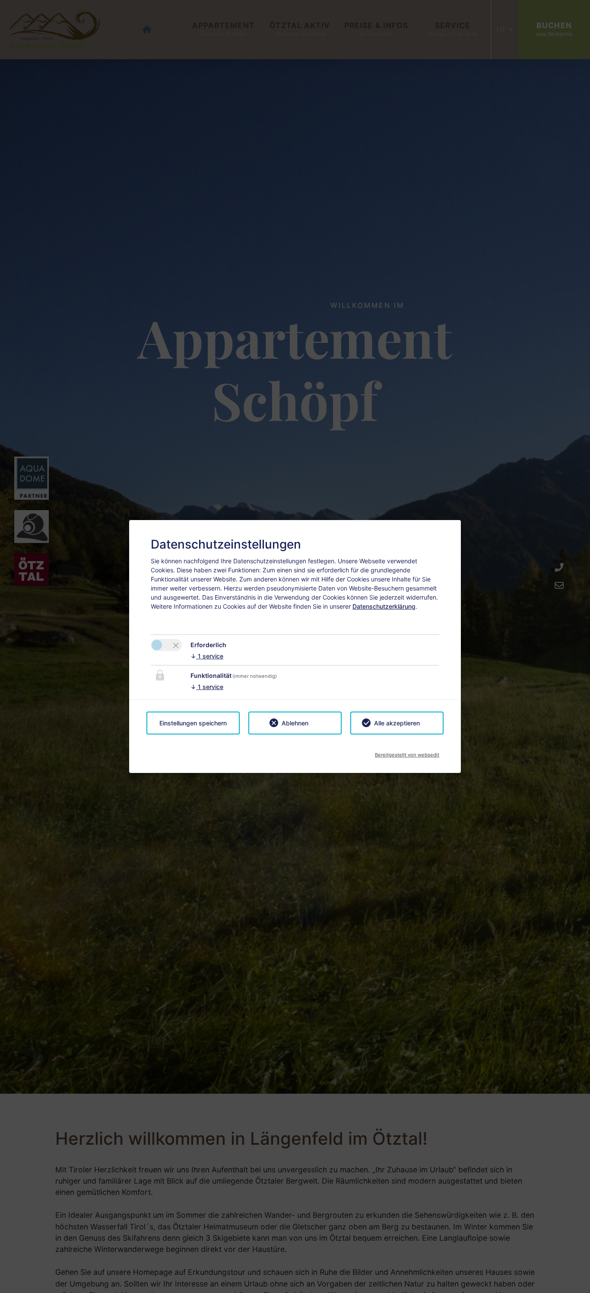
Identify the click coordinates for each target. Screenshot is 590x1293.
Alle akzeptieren (397, 723)
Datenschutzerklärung (384, 606)
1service (206, 656)
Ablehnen (295, 723)
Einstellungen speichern (193, 723)
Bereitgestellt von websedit (407, 752)
